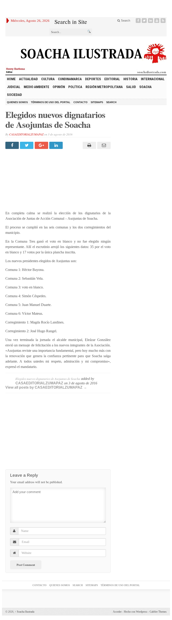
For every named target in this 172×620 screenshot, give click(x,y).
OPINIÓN (59, 87)
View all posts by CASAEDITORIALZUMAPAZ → (46, 387)
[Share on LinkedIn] (56, 145)
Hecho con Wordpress (135, 611)
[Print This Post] (88, 145)
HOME (11, 79)
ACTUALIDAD (28, 79)
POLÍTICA (75, 87)
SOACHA (145, 87)
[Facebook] (138, 20)
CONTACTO (80, 102)
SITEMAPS (97, 102)
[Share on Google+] (42, 145)
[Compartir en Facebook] (12, 145)
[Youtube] (157, 20)
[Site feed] (163, 20)
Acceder (117, 611)
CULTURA (48, 79)
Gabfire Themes (158, 611)
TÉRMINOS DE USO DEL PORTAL (50, 102)
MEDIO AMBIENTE (36, 87)
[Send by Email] (103, 145)
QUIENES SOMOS (17, 102)
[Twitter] (145, 20)
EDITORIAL (112, 79)
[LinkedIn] (151, 20)
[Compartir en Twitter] (27, 145)
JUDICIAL (13, 87)
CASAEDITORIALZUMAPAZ (26, 134)
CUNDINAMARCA (70, 79)
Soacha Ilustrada (24, 611)
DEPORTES (93, 79)
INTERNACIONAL (153, 79)
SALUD (131, 87)
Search (125, 20)
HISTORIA (130, 79)
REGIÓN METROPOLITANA (104, 87)
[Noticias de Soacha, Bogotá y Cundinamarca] (86, 55)
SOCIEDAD (14, 95)
